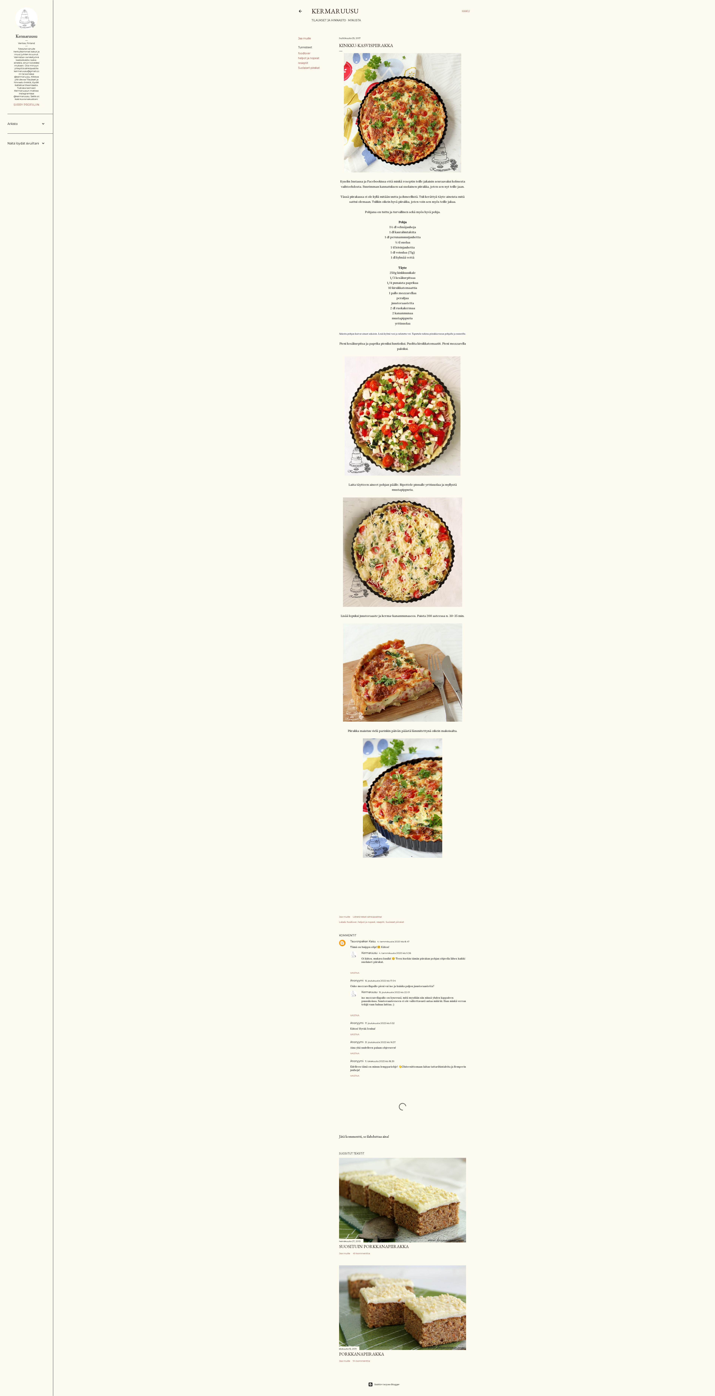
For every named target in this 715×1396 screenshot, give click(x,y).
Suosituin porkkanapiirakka (374, 1246)
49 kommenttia (361, 1253)
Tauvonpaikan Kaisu (363, 941)
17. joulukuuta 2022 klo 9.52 (380, 1023)
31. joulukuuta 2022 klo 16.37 (380, 1042)
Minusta (354, 20)
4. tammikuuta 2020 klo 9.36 (395, 953)
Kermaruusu (335, 11)
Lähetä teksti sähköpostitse (367, 916)
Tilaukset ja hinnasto (329, 20)
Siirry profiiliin (26, 104)
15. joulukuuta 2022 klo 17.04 (380, 980)
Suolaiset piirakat (309, 68)
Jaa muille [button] (304, 38)
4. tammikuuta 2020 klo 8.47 (393, 941)
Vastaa (354, 972)
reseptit (303, 63)
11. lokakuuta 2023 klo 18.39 (379, 1061)
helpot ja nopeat (308, 58)
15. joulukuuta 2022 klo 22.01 (394, 992)
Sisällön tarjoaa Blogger (387, 1384)
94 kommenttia (361, 1360)
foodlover (304, 53)
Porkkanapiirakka (361, 1354)
